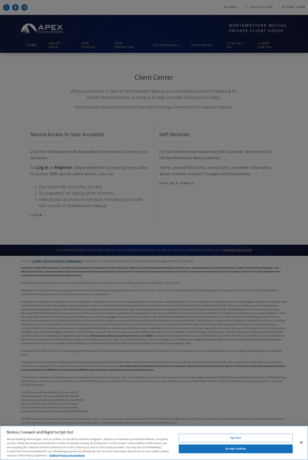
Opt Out (235, 438)
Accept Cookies (235, 448)
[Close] (301, 442)
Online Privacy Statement (67, 455)
